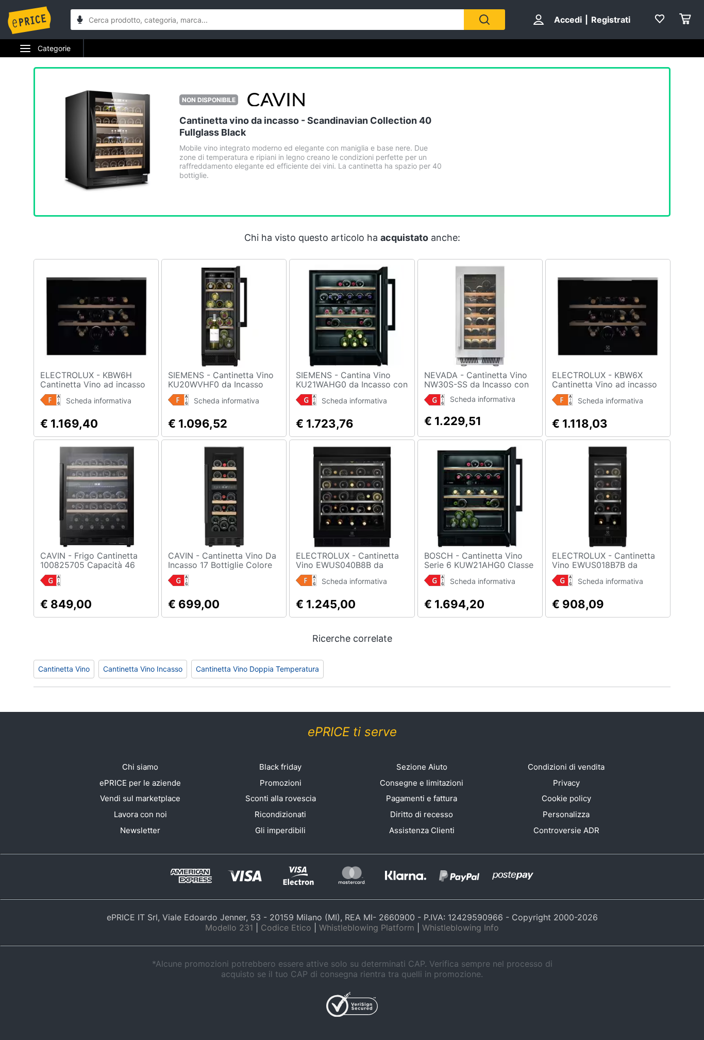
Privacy (566, 783)
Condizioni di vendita (566, 767)
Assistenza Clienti (422, 830)
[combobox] (267, 19)
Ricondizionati (280, 814)
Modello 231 (229, 927)
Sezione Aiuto (421, 767)
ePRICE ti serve (352, 731)
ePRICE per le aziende (140, 783)
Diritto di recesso (421, 814)
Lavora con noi (140, 814)
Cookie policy (566, 798)
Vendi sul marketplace (140, 798)
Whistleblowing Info (460, 927)
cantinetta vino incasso (142, 668)
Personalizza (566, 814)
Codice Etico (286, 927)
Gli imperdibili (280, 830)
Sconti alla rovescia (280, 798)
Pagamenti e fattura (421, 798)
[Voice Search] (80, 20)
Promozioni (280, 783)
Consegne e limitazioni (421, 783)
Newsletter (140, 830)
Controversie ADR (566, 830)
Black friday (280, 767)
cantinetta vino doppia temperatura (257, 668)
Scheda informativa (98, 400)
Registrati (610, 19)
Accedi (568, 19)
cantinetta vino (64, 668)
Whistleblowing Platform (366, 927)
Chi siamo (140, 767)
